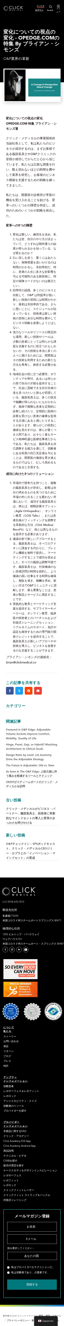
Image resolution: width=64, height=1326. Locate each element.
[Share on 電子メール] (38, 691)
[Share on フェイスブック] (10, 691)
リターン (56, 1315)
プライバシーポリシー (18, 1320)
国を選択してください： (21, 1248)
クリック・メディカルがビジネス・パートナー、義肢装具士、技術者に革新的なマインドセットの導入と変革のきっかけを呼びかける (30, 811)
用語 (41, 1315)
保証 (48, 1315)
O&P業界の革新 (16, 58)
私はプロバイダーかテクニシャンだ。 (33, 1267)
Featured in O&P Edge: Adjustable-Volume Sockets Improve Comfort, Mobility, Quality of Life (28, 734)
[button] (5, 949)
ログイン (39, 10)
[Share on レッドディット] (28, 691)
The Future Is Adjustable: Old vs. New (30, 765)
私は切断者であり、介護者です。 (30, 1272)
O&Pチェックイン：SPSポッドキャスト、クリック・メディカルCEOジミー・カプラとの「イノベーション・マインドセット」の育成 (30, 846)
